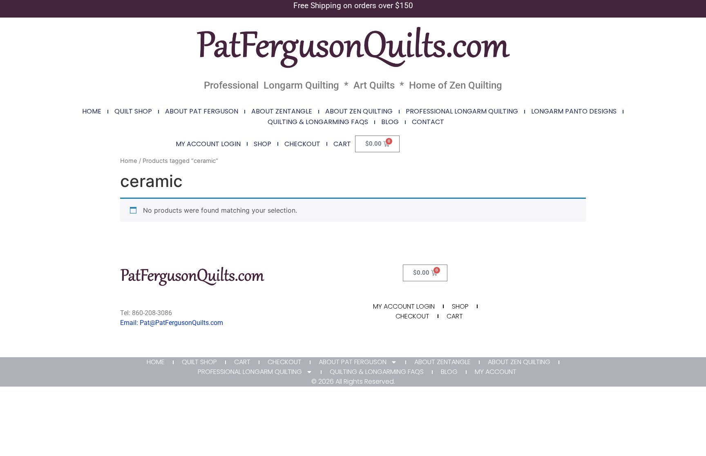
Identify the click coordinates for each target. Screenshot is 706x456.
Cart (342, 144)
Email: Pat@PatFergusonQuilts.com (171, 323)
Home (91, 111)
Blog (390, 122)
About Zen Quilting (359, 111)
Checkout (302, 144)
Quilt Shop (133, 111)
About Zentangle (281, 111)
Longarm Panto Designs (574, 111)
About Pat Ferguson (201, 111)
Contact (428, 122)
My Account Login (208, 144)
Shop (262, 144)
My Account (495, 371)
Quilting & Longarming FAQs (318, 122)
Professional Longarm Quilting (462, 111)
